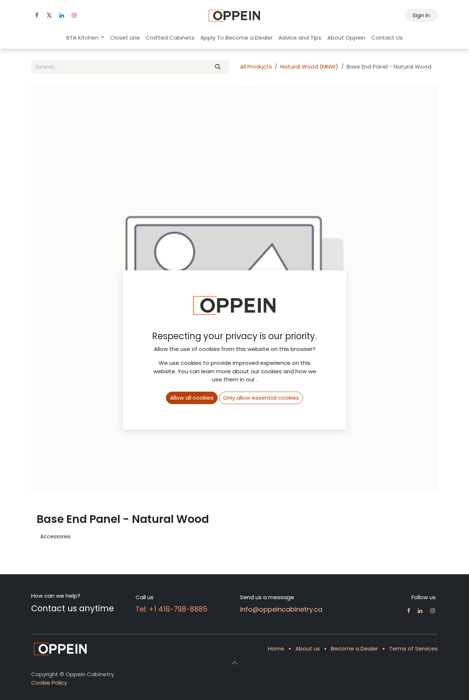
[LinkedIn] (61, 15)
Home (276, 648)
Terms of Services (413, 648)
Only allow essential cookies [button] (261, 398)
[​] (408, 610)
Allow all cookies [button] (192, 398)
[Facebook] (36, 15)
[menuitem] (85, 38)
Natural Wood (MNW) (309, 66)
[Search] (218, 67)
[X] (49, 15)
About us (307, 648)
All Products (256, 66)
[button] (234, 663)
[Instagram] (74, 15)
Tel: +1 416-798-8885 (171, 609)
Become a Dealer (354, 648)
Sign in (421, 15)
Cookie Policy (49, 682)
